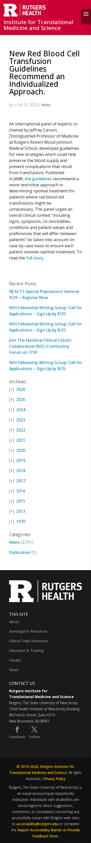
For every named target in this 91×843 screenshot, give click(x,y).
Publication (20, 552)
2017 (20, 481)
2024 (20, 409)
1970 (20, 521)
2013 (20, 511)
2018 (20, 470)
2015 (20, 501)
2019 (20, 460)
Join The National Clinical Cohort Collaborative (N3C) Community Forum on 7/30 (40, 346)
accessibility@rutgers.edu (37, 823)
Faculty (15, 660)
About (14, 621)
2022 (20, 430)
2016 (20, 491)
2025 (20, 399)
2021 (20, 440)
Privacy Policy (54, 778)
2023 (20, 420)
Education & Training (26, 650)
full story (34, 258)
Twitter (34, 736)
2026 (20, 389)
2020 (20, 450)
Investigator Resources (28, 631)
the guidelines (38, 178)
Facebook (17, 736)
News (46, 104)
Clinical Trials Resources (28, 640)
